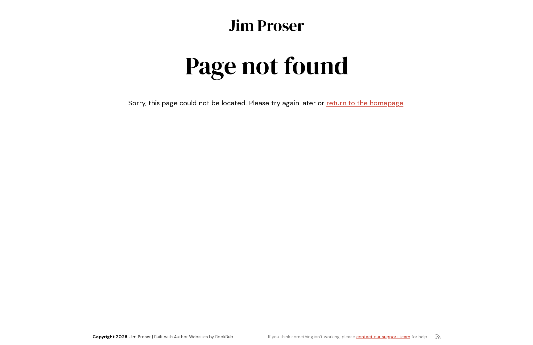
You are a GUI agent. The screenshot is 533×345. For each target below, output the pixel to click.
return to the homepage (364, 103)
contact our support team (383, 336)
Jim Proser (266, 25)
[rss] (438, 336)
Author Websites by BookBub (203, 336)
